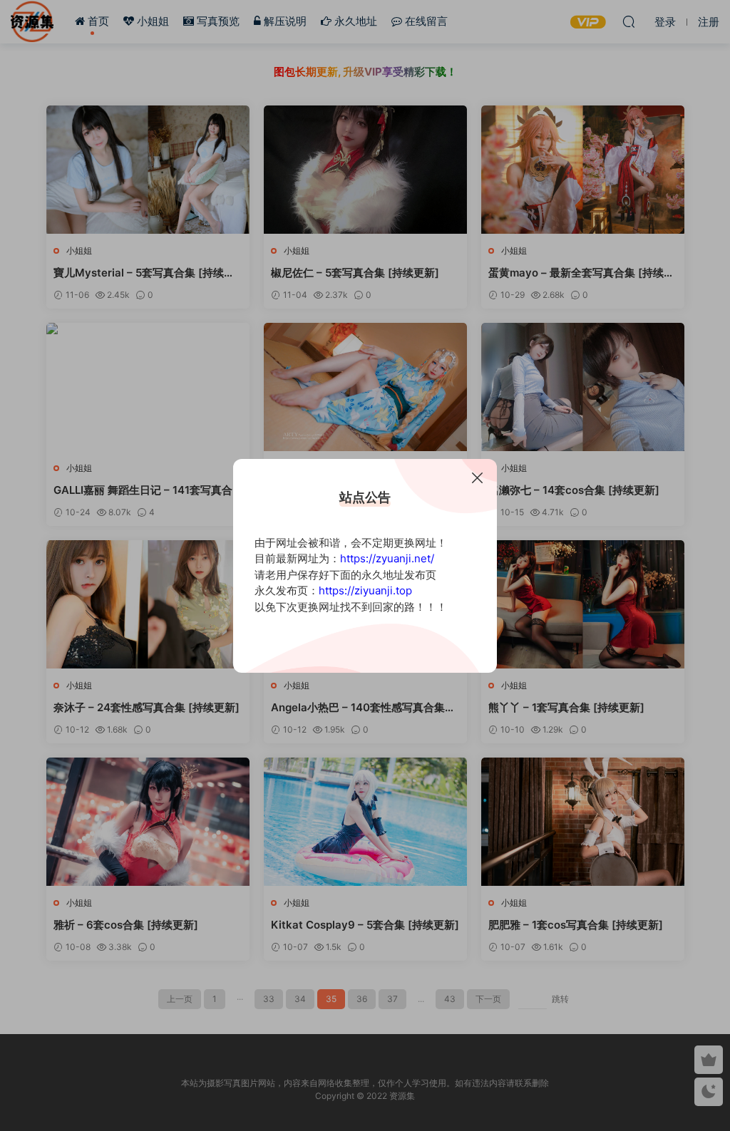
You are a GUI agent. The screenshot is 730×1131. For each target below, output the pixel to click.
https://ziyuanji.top (365, 590)
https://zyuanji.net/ (387, 558)
